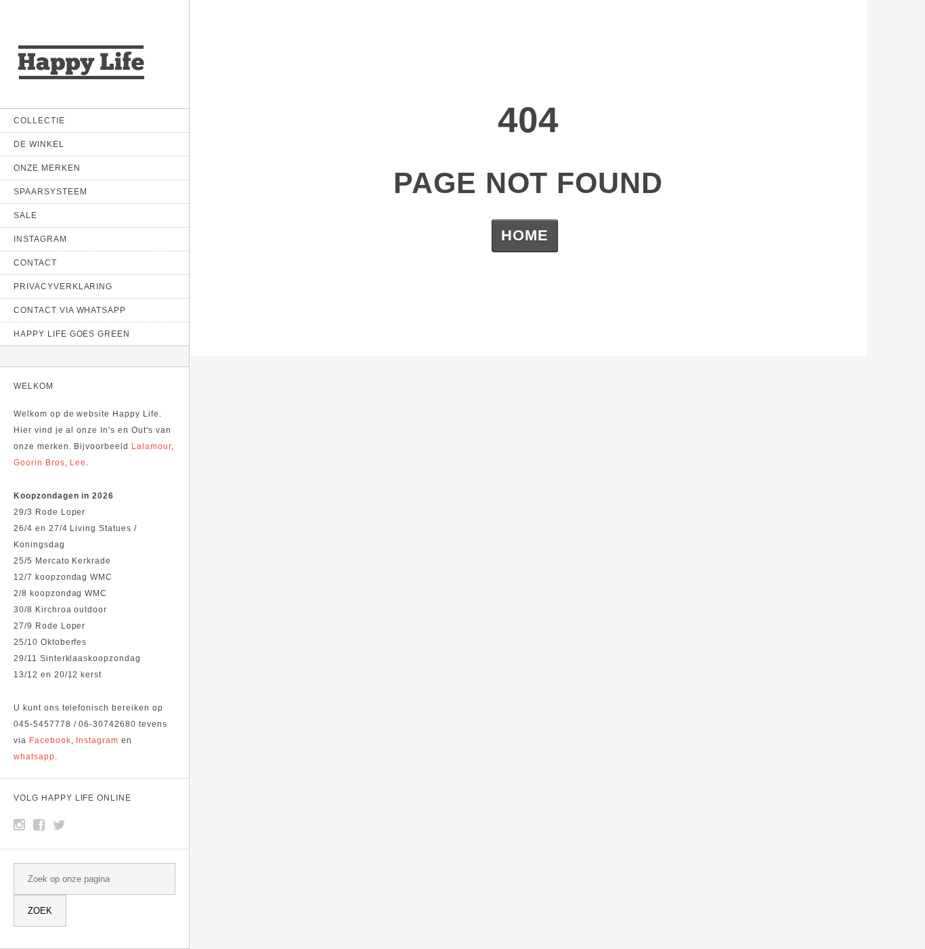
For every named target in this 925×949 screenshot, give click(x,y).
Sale (25, 215)
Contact (35, 263)
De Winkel (39, 144)
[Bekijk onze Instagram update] (20, 825)
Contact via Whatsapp (70, 310)
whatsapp (34, 756)
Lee (78, 462)
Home (524, 235)
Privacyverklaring (63, 286)
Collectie (39, 120)
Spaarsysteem (50, 191)
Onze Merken (47, 168)
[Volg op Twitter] (59, 825)
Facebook (50, 740)
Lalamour (151, 446)
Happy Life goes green (72, 334)
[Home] (81, 81)
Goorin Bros (39, 462)
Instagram (40, 239)
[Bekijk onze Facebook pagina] (39, 825)
